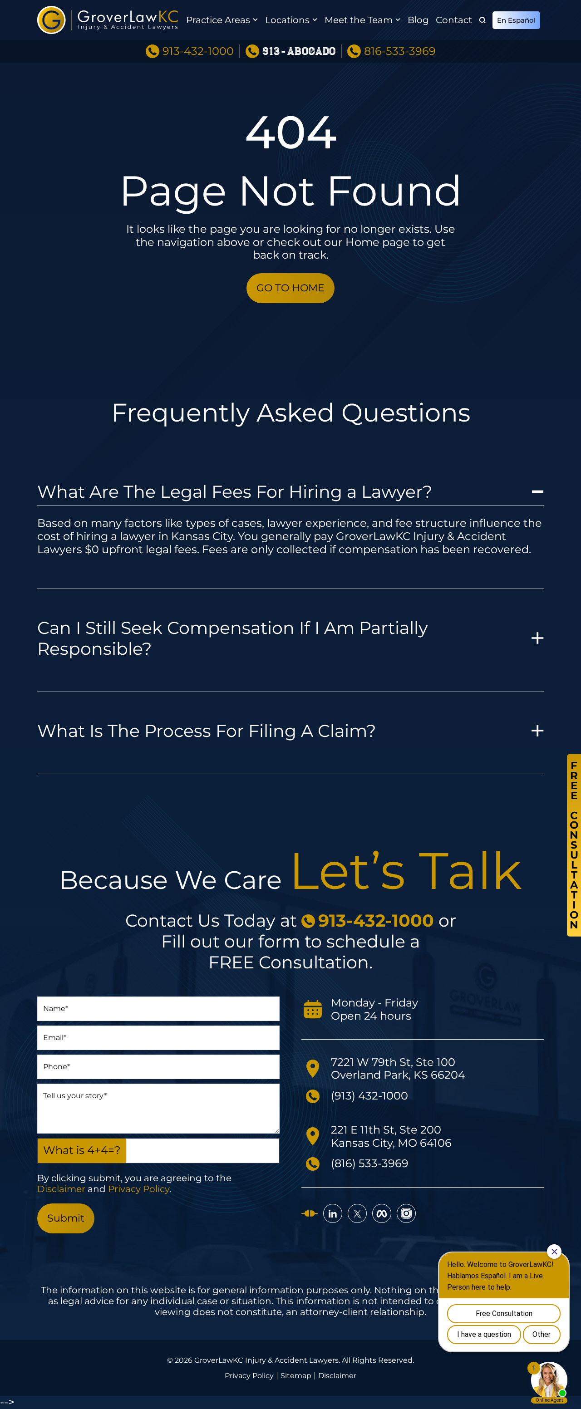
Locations (287, 20)
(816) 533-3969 (370, 1163)
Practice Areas (218, 20)
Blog (418, 20)
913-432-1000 (198, 51)
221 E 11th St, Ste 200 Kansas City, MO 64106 (391, 1136)
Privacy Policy (138, 1188)
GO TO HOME (290, 288)
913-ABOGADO (298, 51)
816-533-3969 (400, 51)
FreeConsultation (574, 845)
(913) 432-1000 (369, 1095)
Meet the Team (359, 20)
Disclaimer (61, 1188)
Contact (454, 20)
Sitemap (296, 1376)
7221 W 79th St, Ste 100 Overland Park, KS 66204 (398, 1069)
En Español (516, 20)
